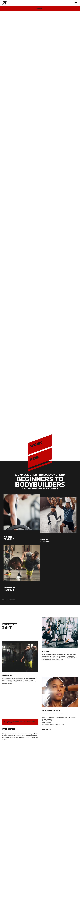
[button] (76, 3)
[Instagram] (75, 458)
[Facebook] (75, 453)
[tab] (40, 600)
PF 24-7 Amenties (9, 599)
